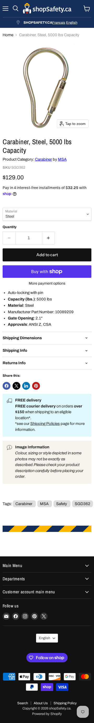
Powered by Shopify (47, 714)
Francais (58, 22)
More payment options (47, 283)
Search (22, 703)
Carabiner (43, 159)
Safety (61, 504)
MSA (62, 159)
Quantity (9, 227)
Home (8, 35)
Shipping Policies (45, 424)
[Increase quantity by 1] (48, 237)
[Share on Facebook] (6, 386)
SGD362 (82, 504)
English (71, 22)
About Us (41, 703)
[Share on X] (16, 386)
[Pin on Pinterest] (36, 386)
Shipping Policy (65, 703)
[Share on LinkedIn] (26, 386)
